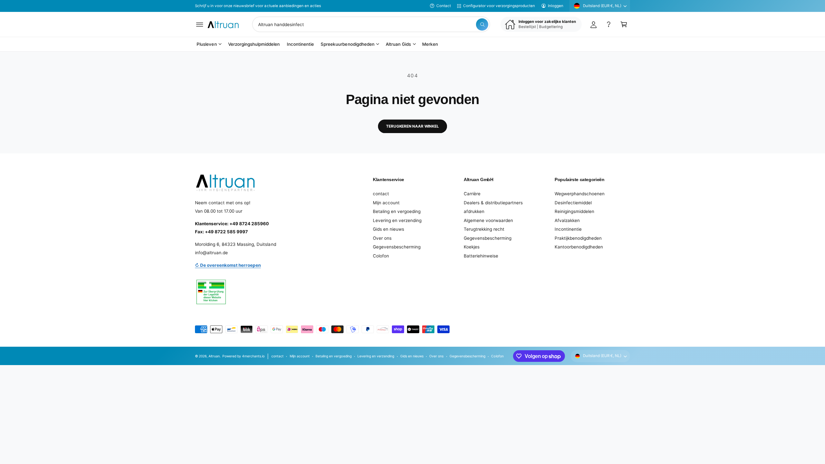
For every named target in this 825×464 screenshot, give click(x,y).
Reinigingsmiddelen (574, 211)
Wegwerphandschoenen (580, 193)
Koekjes (472, 246)
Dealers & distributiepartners (493, 202)
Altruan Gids (398, 44)
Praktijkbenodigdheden (578, 238)
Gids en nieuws (388, 229)
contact (381, 193)
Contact (443, 6)
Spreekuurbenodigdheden (347, 44)
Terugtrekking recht (484, 229)
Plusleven (207, 44)
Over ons (382, 238)
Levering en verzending (397, 220)
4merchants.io (253, 356)
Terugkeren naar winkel (412, 126)
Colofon (381, 255)
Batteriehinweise (481, 255)
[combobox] (371, 24)
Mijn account (386, 202)
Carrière (472, 193)
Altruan (214, 356)
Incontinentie (568, 229)
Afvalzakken (567, 220)
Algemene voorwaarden (488, 220)
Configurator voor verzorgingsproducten (499, 6)
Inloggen (555, 6)
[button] (199, 24)
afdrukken (474, 211)
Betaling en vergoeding (397, 211)
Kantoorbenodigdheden (579, 246)
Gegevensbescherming (397, 246)
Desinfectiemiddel (573, 202)
